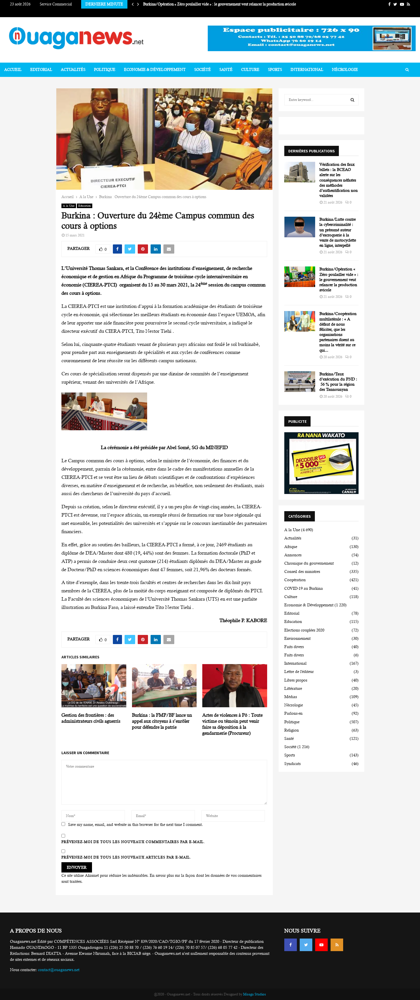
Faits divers (294, 646)
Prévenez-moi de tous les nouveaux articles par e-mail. (126, 857)
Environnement (297, 638)
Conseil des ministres (302, 571)
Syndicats (292, 763)
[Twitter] (306, 945)
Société (202, 69)
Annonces (292, 555)
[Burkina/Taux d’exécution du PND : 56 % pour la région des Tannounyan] (299, 381)
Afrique (290, 546)
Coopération (295, 579)
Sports (275, 69)
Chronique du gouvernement (309, 563)
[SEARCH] (352, 99)
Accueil (13, 69)
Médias (290, 696)
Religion (291, 730)
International (307, 69)
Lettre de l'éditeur (299, 671)
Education (84, 205)
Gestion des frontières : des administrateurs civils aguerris (90, 718)
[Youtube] (321, 945)
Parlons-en (293, 713)
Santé (226, 69)
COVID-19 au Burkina (303, 588)
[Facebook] (290, 945)
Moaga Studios (254, 994)
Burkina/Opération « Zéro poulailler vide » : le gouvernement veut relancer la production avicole (222, 4)
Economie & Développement (155, 69)
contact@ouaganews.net (58, 969)
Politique (104, 69)
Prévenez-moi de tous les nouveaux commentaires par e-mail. (133, 842)
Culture (250, 69)
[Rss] (337, 945)
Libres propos (295, 680)
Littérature (293, 688)
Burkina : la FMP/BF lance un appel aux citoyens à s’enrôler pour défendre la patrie (162, 721)
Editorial (41, 69)
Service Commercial (56, 4)
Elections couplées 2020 (304, 630)
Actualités (73, 69)
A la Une (69, 205)
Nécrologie (345, 69)
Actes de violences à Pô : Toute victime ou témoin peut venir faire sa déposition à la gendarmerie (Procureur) (232, 724)
